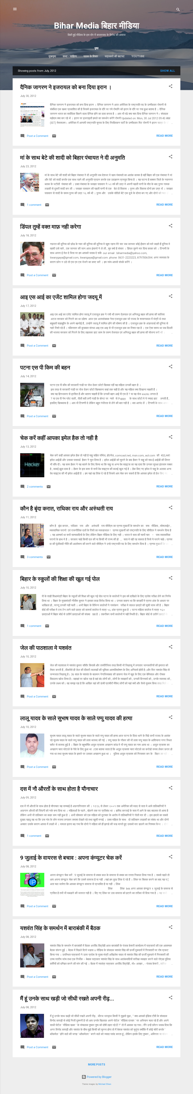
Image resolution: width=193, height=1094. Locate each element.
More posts (96, 1064)
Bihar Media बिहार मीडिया (96, 26)
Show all (167, 70)
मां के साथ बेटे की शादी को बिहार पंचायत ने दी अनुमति (72, 157)
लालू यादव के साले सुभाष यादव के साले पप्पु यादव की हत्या (76, 718)
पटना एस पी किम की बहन (45, 367)
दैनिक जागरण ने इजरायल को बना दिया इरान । (66, 87)
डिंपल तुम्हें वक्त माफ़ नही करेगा (50, 226)
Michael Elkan (104, 1084)
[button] (170, 87)
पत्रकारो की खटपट (115, 56)
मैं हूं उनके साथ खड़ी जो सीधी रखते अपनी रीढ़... (67, 998)
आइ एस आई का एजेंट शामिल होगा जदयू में (61, 297)
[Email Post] (54, 137)
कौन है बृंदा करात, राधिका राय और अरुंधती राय (66, 508)
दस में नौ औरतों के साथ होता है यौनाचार (59, 789)
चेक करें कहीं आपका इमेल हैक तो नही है (59, 438)
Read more (164, 135)
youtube (138, 56)
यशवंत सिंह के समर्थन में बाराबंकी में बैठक (60, 928)
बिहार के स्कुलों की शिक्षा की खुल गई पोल (60, 579)
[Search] (178, 10)
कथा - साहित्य (70, 56)
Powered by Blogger (99, 1077)
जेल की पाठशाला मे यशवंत (45, 648)
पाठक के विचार (90, 56)
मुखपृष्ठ (52, 56)
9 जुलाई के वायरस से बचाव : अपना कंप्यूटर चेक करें (71, 857)
